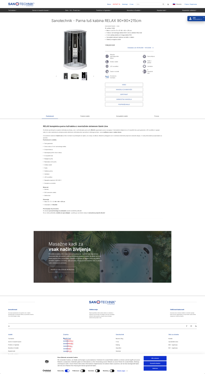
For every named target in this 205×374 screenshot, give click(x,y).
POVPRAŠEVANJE (124, 104)
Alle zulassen (155, 358)
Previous (56, 76)
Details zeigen (121, 371)
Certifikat (124, 94)
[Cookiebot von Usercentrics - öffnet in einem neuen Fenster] (47, 371)
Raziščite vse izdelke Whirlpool (63, 269)
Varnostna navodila (124, 99)
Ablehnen (155, 368)
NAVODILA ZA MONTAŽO (124, 89)
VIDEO (124, 84)
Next (93, 76)
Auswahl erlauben (155, 363)
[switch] (83, 371)
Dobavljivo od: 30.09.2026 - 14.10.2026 (139, 48)
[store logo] (21, 4)
